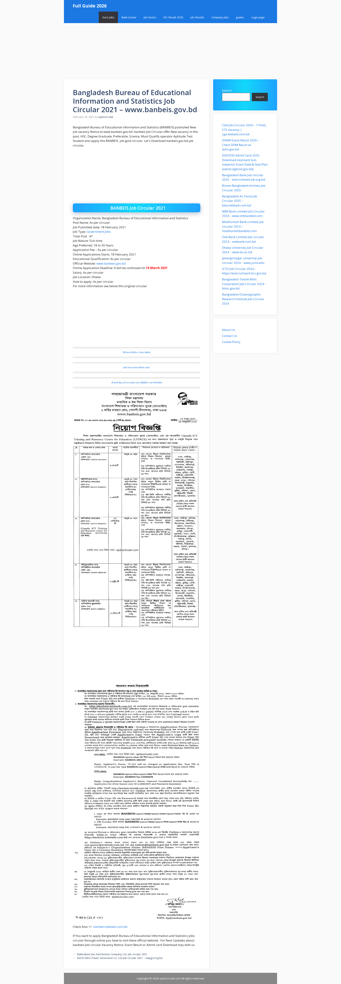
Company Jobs (220, 17)
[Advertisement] (170, 49)
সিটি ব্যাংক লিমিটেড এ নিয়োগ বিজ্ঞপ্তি (136, 352)
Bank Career (128, 17)
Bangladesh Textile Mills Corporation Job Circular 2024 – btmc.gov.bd (244, 283)
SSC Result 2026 (173, 17)
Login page (258, 17)
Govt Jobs (108, 17)
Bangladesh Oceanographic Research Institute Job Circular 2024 (243, 298)
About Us (228, 330)
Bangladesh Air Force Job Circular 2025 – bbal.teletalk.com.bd (239, 200)
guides (240, 17)
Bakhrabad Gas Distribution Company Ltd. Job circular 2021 (112, 954)
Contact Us (229, 336)
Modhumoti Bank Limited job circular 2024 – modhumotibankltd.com (243, 226)
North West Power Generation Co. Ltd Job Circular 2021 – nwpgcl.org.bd (120, 958)
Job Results (197, 17)
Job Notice (150, 17)
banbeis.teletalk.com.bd (110, 927)
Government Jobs (99, 232)
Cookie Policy (231, 342)
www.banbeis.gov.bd (111, 263)
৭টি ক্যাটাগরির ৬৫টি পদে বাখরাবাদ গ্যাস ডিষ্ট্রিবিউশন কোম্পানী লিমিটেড (136, 382)
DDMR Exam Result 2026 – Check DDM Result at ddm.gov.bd (240, 144)
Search (226, 90)
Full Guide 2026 (90, 6)
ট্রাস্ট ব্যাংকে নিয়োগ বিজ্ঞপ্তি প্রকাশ (136, 367)
